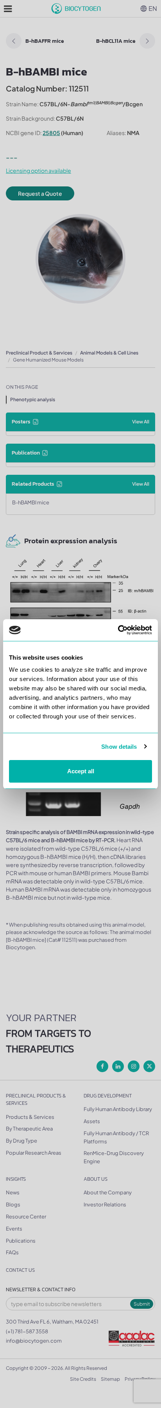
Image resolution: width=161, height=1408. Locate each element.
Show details (119, 746)
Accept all (80, 771)
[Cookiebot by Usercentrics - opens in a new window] (118, 630)
